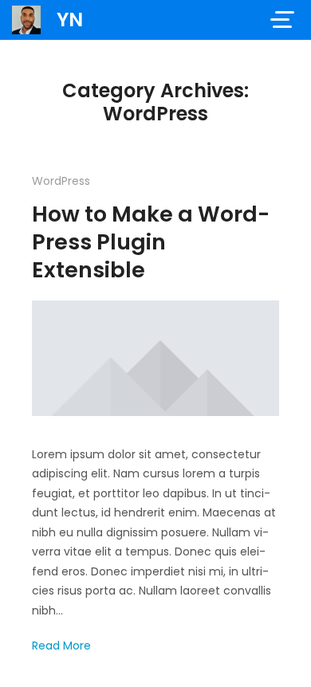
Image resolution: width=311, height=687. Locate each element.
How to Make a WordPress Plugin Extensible (151, 242)
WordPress (61, 181)
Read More (61, 646)
